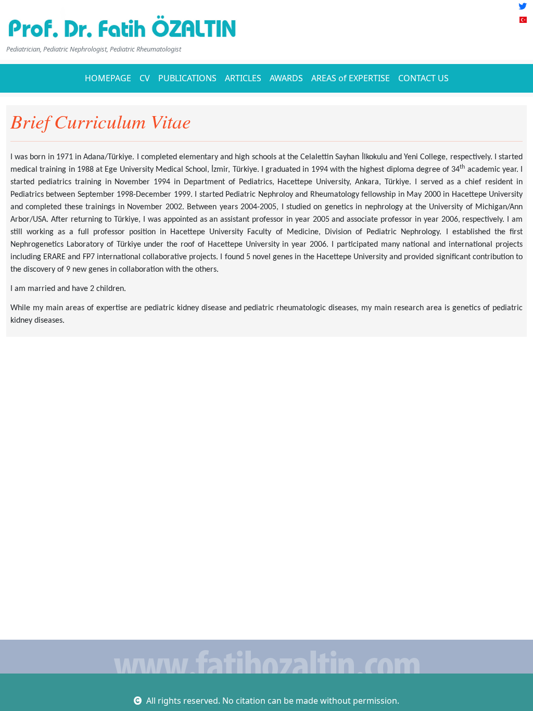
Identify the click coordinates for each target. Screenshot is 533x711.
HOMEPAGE (108, 78)
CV (144, 78)
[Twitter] (522, 6)
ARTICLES (243, 78)
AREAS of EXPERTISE (350, 78)
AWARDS (286, 78)
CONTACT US (423, 78)
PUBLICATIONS (187, 78)
